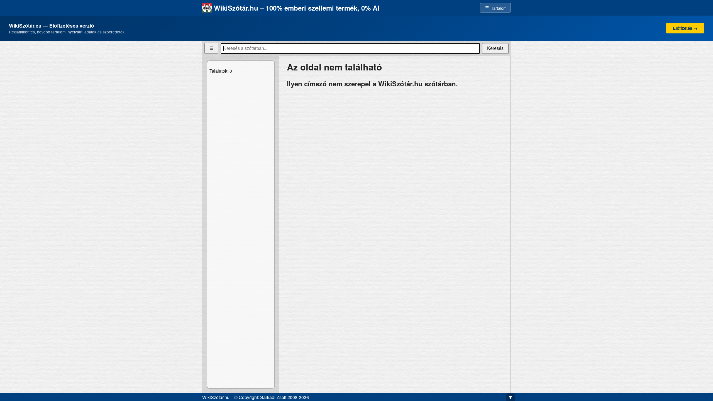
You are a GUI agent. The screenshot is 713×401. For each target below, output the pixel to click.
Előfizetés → (685, 28)
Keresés (495, 48)
